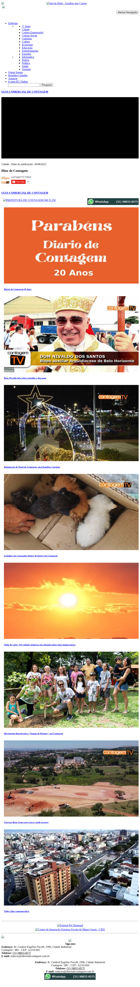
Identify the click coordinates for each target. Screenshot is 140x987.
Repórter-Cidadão (17, 75)
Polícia (25, 60)
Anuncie (12, 78)
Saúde (25, 66)
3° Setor (26, 26)
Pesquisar (47, 85)
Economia (27, 44)
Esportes (26, 53)
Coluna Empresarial (32, 32)
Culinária (27, 38)
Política (26, 63)
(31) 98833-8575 (21, 953)
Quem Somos (15, 72)
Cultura (26, 41)
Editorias (13, 23)
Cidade (26, 29)
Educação (27, 47)
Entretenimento (30, 50)
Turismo (26, 69)
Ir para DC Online (18, 81)
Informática (28, 57)
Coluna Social (29, 35)
